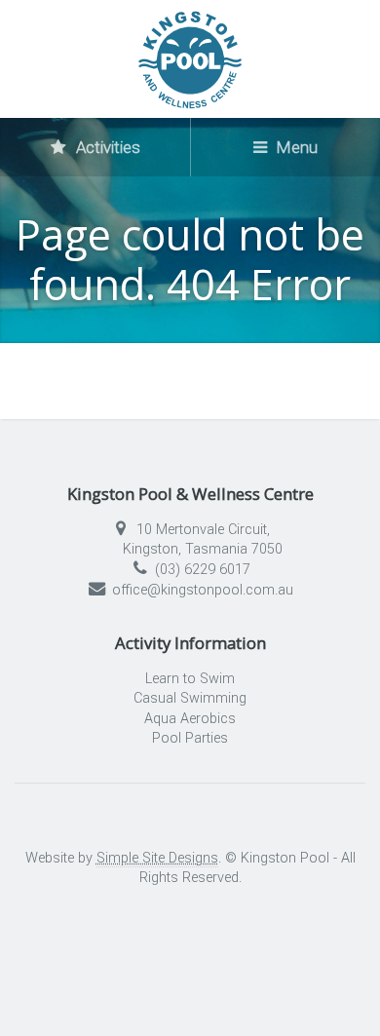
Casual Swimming (190, 698)
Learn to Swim (190, 679)
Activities (106, 147)
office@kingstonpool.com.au (202, 590)
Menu (295, 147)
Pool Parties (190, 738)
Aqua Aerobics (190, 718)
